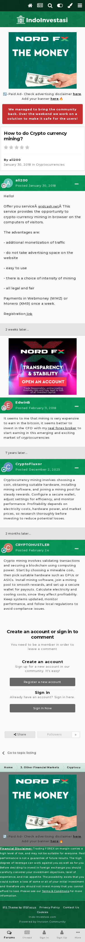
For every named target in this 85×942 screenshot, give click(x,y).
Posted (35, 185)
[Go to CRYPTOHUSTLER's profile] (8, 547)
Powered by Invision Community (42, 921)
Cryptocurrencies (50, 164)
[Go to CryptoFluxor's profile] (8, 466)
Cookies (42, 912)
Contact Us (71, 907)
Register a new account (42, 682)
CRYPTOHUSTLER (32, 544)
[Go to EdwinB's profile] (8, 405)
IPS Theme (10, 907)
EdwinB (22, 402)
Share (21, 734)
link (29, 314)
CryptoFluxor (28, 464)
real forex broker (62, 428)
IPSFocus (29, 907)
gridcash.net (48, 206)
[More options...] (76, 184)
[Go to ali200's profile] (8, 183)
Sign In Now (42, 708)
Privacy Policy (49, 907)
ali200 (15, 160)
